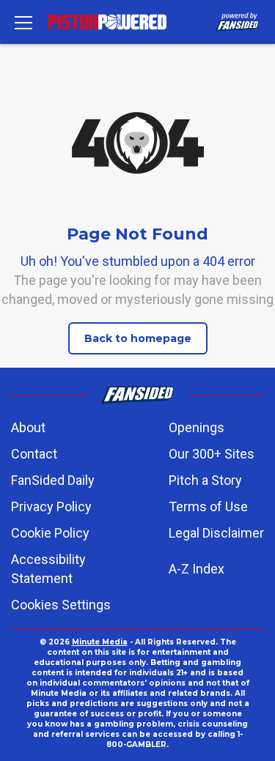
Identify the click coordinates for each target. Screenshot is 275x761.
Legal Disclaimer (216, 533)
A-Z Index (196, 568)
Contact (34, 453)
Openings (196, 427)
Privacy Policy (51, 506)
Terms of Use (208, 506)
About (28, 427)
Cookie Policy (50, 533)
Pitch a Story (205, 480)
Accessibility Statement (48, 569)
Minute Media (100, 642)
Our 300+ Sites (211, 453)
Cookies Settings (61, 604)
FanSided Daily (53, 480)
